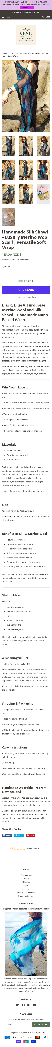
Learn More (26, 8)
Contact (26, 885)
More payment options (26, 297)
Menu (7, 17)
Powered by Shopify (36, 1033)
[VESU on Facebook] (23, 1005)
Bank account (26, 875)
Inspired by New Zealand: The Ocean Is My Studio (26, 909)
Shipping (5, 259)
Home (4, 53)
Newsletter (26, 889)
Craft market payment (26, 892)
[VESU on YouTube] (34, 1005)
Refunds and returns (26, 896)
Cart (47, 17)
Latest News (26, 903)
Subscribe (41, 1024)
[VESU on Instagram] (28, 1005)
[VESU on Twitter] (17, 1005)
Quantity (6, 266)
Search (26, 878)
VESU (25, 1033)
